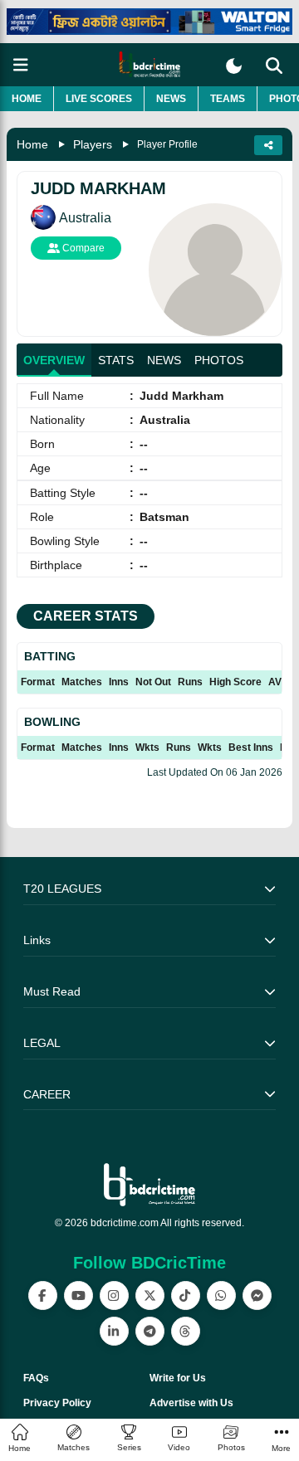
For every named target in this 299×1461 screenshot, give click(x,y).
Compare (82, 248)
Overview (54, 360)
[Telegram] (149, 1331)
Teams (227, 99)
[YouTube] (78, 1295)
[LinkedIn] (114, 1331)
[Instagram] (114, 1295)
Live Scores (99, 99)
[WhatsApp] (221, 1295)
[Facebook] (42, 1295)
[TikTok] (185, 1295)
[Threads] (185, 1331)
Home (27, 99)
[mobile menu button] (21, 65)
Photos (218, 360)
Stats (116, 360)
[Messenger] (257, 1295)
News (171, 99)
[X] (149, 1295)
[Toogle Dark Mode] (234, 66)
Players (92, 144)
